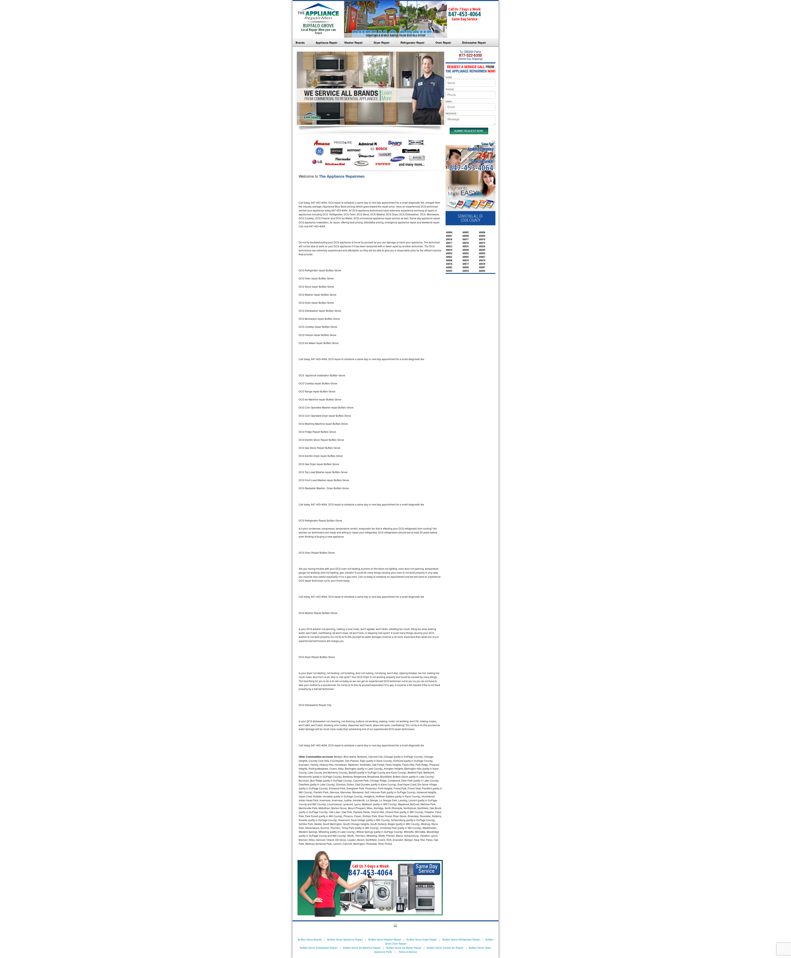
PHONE (450, 89)
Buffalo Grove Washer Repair (384, 939)
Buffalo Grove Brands (310, 939)
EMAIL (449, 101)
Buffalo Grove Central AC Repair (445, 947)
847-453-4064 (464, 14)
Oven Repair (443, 42)
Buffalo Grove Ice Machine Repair (362, 947)
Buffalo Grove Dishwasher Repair (318, 947)
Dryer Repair (382, 42)
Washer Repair (353, 42)
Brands (300, 42)
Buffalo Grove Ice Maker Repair (403, 947)
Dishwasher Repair (474, 42)
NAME (449, 77)
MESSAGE (451, 113)
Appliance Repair (326, 42)
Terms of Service (408, 951)
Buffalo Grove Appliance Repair (345, 939)
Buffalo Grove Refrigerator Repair (461, 939)
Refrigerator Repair (412, 42)
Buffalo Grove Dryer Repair (422, 939)
